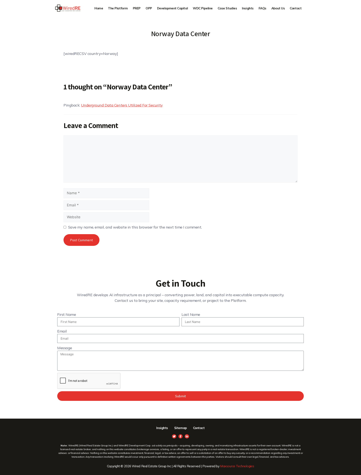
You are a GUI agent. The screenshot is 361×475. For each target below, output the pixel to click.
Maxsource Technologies (237, 466)
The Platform (118, 8)
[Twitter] (174, 436)
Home (98, 8)
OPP (149, 8)
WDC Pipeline (203, 8)
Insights (247, 8)
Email (62, 331)
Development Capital (172, 8)
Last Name (191, 314)
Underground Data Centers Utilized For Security (122, 105)
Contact (295, 8)
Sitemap (180, 428)
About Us (278, 8)
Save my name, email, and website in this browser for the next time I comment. (135, 227)
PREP (137, 8)
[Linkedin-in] (187, 436)
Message (64, 347)
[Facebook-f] (180, 436)
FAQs (262, 8)
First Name (66, 314)
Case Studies (227, 8)
